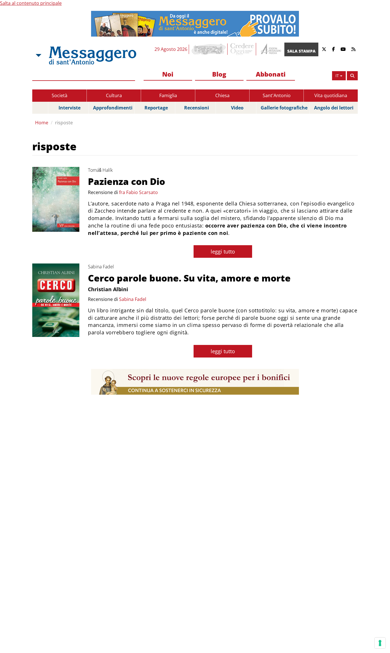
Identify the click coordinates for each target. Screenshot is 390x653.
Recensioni (196, 108)
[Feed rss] (353, 49)
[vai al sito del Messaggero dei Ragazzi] (209, 49)
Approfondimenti (112, 108)
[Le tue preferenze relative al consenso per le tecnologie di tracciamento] (380, 643)
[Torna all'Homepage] (92, 55)
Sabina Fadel (132, 299)
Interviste (70, 108)
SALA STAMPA (301, 51)
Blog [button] (219, 74)
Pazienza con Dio (126, 181)
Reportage (156, 108)
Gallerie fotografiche (284, 108)
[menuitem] (168, 74)
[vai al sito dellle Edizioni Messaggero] (270, 49)
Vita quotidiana (330, 95)
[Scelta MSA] (38, 55)
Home (41, 122)
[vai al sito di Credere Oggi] (242, 49)
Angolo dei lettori (333, 108)
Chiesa (222, 95)
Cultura (114, 95)
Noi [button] (167, 74)
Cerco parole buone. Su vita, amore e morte (189, 278)
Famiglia (168, 95)
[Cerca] (352, 75)
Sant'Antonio (277, 95)
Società (59, 95)
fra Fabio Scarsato (138, 192)
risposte (64, 122)
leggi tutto (223, 251)
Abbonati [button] (271, 74)
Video (237, 108)
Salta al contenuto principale (31, 3)
